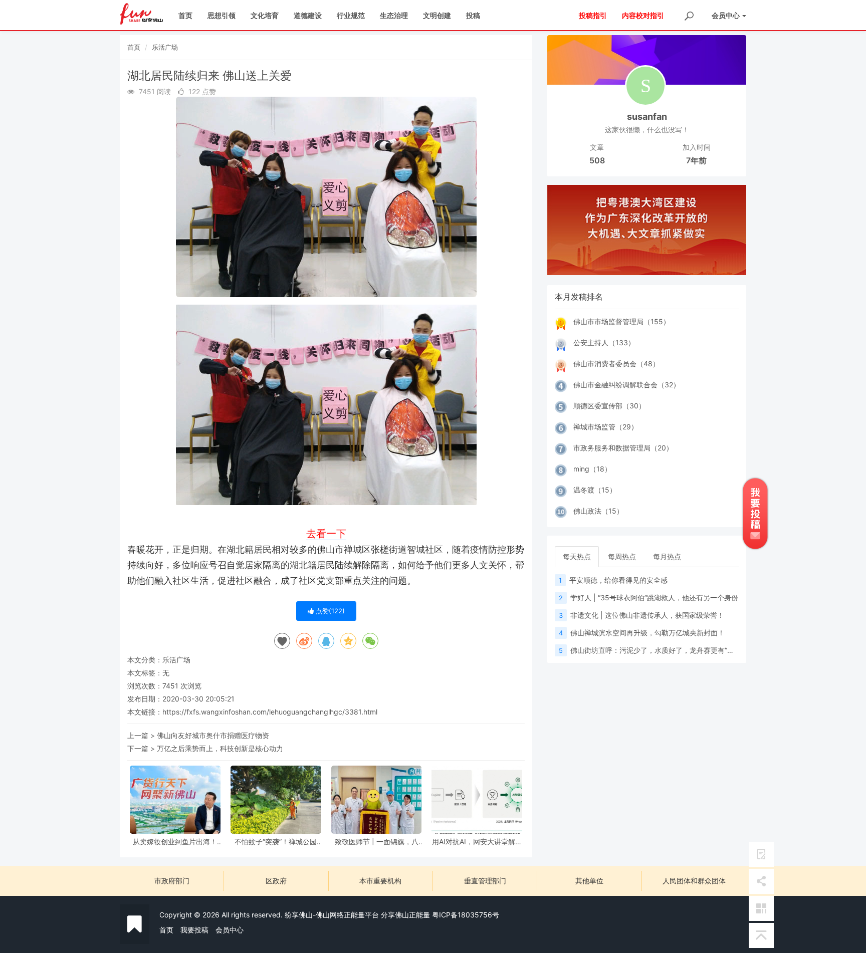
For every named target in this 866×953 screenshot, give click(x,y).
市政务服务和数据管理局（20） (623, 447)
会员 (726, 15)
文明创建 (437, 15)
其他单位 (589, 880)
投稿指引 (593, 15)
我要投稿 (194, 929)
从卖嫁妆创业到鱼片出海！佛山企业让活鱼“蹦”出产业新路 (175, 841)
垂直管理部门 (485, 880)
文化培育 (265, 15)
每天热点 (577, 556)
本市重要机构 (380, 880)
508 (597, 160)
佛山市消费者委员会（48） (616, 363)
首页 (185, 15)
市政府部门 (171, 880)
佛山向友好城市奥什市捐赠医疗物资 (213, 735)
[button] (562, 230)
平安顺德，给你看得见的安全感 (618, 580)
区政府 (276, 880)
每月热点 (667, 556)
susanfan (647, 116)
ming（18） (592, 468)
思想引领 (221, 15)
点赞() (329, 611)
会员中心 (229, 929)
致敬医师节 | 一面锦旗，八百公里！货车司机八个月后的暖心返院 (376, 841)
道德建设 (308, 15)
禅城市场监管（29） (605, 426)
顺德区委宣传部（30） (609, 405)
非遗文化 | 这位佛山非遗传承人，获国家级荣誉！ (647, 615)
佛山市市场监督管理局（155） (621, 321)
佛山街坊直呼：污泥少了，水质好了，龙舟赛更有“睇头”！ (660, 650)
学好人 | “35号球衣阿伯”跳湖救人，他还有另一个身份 (654, 597)
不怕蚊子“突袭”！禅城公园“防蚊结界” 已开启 (276, 841)
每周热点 (622, 556)
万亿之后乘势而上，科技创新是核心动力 (220, 748)
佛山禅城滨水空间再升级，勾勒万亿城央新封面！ (647, 632)
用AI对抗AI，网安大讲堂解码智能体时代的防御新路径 (477, 841)
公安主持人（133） (604, 342)
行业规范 (351, 15)
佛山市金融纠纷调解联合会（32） (626, 384)
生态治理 (394, 15)
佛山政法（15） (598, 511)
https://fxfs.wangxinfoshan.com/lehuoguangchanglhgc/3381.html (269, 711)
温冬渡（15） (594, 490)
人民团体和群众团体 (694, 880)
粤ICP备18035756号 (465, 914)
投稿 (473, 15)
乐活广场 (165, 47)
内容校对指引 (643, 15)
